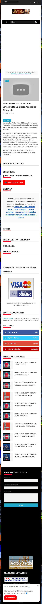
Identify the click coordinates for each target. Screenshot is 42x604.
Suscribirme (10, 597)
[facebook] (31, 2)
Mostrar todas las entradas (21, 73)
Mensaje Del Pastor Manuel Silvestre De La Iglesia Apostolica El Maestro (19, 106)
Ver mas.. (7, 120)
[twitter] (34, 2)
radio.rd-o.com (8, 318)
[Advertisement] (21, 47)
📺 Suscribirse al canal (14, 182)
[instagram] (37, 2)
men (6, 81)
